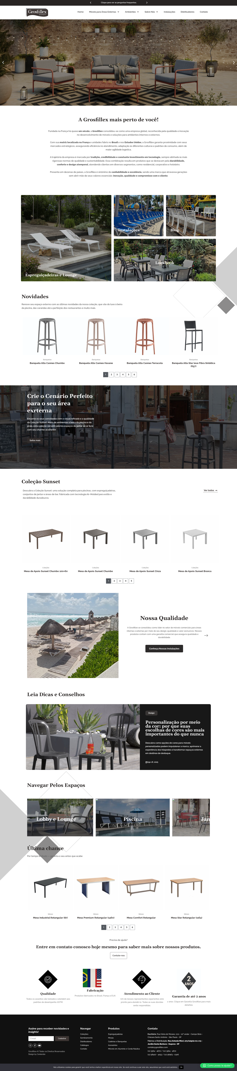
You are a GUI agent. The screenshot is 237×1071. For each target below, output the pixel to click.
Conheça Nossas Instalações (164, 648)
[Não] (234, 1067)
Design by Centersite (36, 1054)
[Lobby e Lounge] (55, 817)
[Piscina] (132, 817)
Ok (181, 1067)
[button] (90, 2)
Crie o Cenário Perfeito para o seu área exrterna (60, 403)
